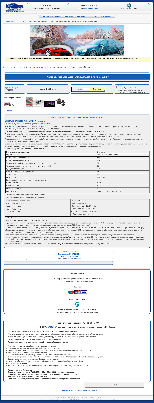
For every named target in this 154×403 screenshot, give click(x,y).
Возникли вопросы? (70, 254)
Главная (6, 21)
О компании (106, 16)
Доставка (69, 16)
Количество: (78, 89)
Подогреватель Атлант (44, 21)
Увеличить (8, 110)
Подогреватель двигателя (22, 21)
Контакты (81, 16)
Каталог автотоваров (52, 16)
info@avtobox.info (74, 258)
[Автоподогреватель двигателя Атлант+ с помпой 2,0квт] (29, 106)
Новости (93, 16)
